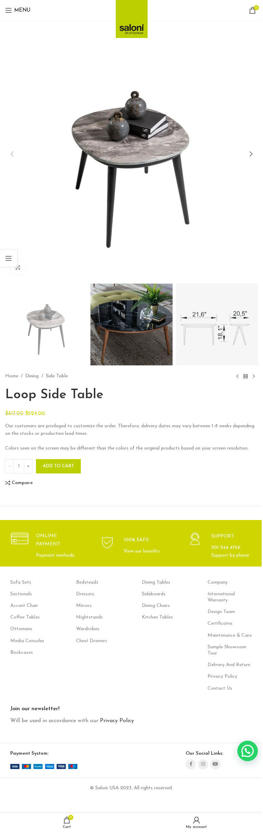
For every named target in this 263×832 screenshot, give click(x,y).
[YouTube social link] (215, 764)
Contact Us (220, 688)
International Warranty (221, 597)
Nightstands (89, 617)
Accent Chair (24, 605)
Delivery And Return (229, 664)
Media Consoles (27, 641)
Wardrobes (87, 629)
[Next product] (254, 376)
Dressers (85, 594)
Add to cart (58, 466)
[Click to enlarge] (18, 267)
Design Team (221, 611)
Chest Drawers (91, 641)
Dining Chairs (156, 605)
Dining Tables (156, 582)
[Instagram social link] (203, 764)
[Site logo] (132, 17)
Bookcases (21, 652)
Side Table (57, 376)
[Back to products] (245, 376)
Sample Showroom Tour (227, 650)
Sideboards (153, 594)
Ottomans (21, 629)
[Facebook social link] (191, 764)
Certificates (220, 623)
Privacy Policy (222, 676)
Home (11, 376)
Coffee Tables (25, 617)
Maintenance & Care (230, 635)
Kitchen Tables (157, 617)
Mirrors (84, 605)
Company (218, 582)
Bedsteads (87, 582)
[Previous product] (237, 376)
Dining (32, 376)
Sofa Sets (20, 582)
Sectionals (21, 594)
